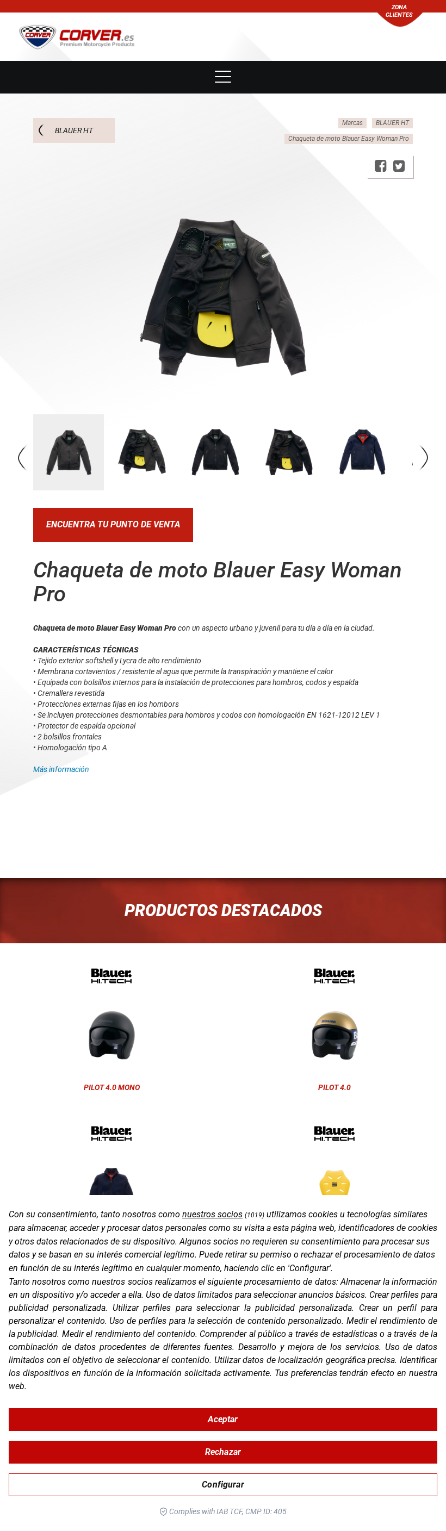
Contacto (223, 44)
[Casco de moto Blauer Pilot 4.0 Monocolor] (111, 976)
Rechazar (223, 1452)
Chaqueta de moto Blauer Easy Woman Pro (348, 138)
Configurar (223, 1484)
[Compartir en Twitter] (399, 166)
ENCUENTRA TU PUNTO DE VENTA (113, 524)
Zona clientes (399, 11)
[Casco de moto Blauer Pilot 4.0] (334, 976)
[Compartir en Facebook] (380, 166)
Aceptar (223, 1419)
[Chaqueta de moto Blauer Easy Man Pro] (111, 1133)
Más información (61, 769)
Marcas (352, 123)
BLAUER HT (74, 130)
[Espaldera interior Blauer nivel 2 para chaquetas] (334, 1133)
